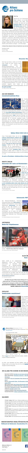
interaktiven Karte (17, 149)
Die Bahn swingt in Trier (15, 388)
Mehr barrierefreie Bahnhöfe (20, 390)
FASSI (14, 115)
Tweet (6, 355)
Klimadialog (4, 64)
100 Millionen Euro (18, 26)
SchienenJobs (12, 205)
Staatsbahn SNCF (18, 24)
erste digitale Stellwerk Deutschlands (14, 112)
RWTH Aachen (17, 202)
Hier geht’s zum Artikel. (6, 87)
